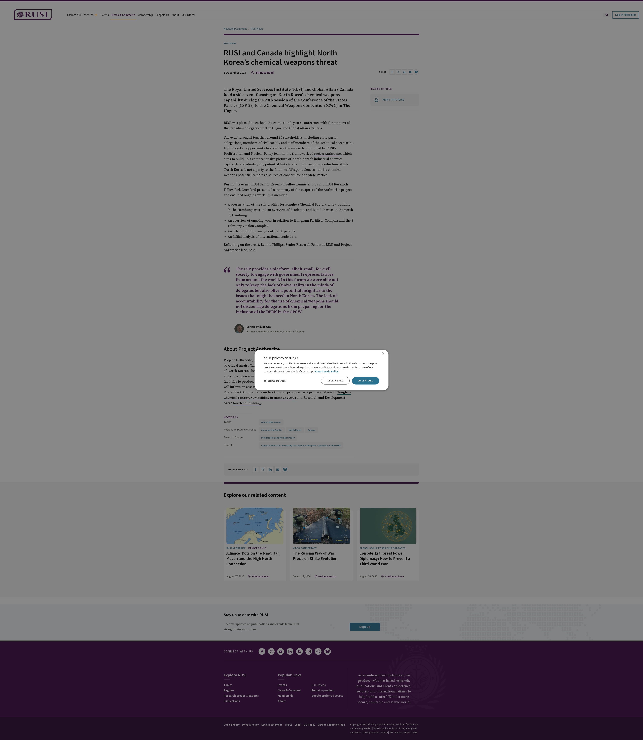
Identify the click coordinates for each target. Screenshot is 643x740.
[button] (275, 381)
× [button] (383, 353)
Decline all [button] (335, 380)
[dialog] (321, 370)
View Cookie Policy (327, 371)
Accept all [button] (365, 380)
